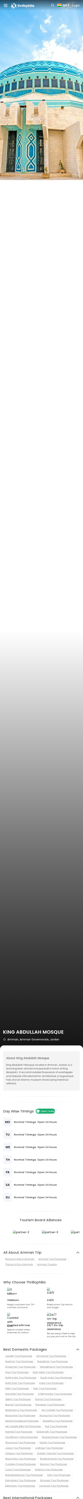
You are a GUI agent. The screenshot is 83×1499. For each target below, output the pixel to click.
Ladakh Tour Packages (18, 1356)
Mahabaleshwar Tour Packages (24, 1475)
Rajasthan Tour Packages (52, 1361)
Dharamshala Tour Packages (59, 1437)
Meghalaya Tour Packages (21, 1410)
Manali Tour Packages (18, 1404)
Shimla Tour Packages (48, 1399)
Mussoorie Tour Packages (20, 1415)
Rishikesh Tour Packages (50, 1404)
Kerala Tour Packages (52, 1442)
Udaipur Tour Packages (19, 1453)
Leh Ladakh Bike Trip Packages (23, 1426)
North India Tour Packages (20, 1377)
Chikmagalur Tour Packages (55, 1393)
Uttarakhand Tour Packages (56, 1366)
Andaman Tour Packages (20, 1366)
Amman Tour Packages (52, 1259)
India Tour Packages (51, 1383)
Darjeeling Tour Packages (58, 1421)
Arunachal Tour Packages (54, 1415)
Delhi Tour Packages (17, 1388)
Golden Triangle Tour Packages (55, 1453)
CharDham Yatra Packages (21, 1437)
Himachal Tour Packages (51, 1356)
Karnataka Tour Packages (20, 1480)
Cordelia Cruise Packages (20, 1464)
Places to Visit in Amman (19, 1259)
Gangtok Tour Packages (19, 1393)
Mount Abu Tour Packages (20, 1458)
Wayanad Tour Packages (20, 1442)
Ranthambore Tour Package (56, 1458)
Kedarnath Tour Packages (51, 1431)
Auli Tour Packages (56, 1426)
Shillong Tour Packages (49, 1469)
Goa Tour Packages (17, 1372)
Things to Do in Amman (19, 1264)
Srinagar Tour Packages (54, 1480)
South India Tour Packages (56, 1377)
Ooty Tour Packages (45, 1388)
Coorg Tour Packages (18, 1469)
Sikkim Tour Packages (18, 1399)
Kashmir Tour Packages (19, 1361)
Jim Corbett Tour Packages (57, 1410)
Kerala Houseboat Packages (22, 1421)
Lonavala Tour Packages (54, 1485)
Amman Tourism (47, 1264)
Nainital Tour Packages (18, 1431)
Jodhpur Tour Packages (49, 1448)
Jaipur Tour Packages (18, 1448)
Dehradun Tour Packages (20, 1485)
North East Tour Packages (20, 1383)
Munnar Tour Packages (53, 1464)
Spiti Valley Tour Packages (48, 1372)
